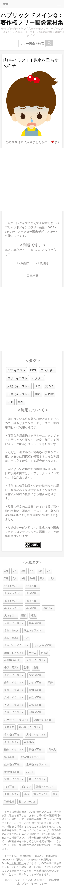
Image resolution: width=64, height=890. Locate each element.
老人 (55, 794)
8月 (15, 578)
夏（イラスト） (13, 593)
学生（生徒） (11, 630)
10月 (32, 578)
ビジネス (26, 786)
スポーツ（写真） (44, 720)
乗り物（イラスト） (37, 764)
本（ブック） (40, 794)
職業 (50, 682)
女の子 (49, 386)
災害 (26, 667)
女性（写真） (36, 697)
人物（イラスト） (18, 386)
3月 (23, 571)
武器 (26, 794)
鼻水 (20, 401)
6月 (49, 571)
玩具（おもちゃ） (14, 652)
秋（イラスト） (13, 600)
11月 (42, 578)
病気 (38, 394)
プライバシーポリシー (34, 883)
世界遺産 (9, 727)
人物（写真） (36, 712)
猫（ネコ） (10, 757)
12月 (52, 578)
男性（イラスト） (36, 734)
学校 (26, 638)
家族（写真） (11, 638)
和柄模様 (9, 801)
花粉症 (49, 394)
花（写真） (10, 786)
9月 (23, 578)
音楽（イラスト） (14, 623)
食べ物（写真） (13, 734)
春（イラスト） (13, 585)
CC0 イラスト (16, 370)
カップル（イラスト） (16, 645)
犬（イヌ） (10, 615)
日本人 (52, 749)
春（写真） (32, 585)
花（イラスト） (37, 779)
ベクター (37, 378)
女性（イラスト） (14, 697)
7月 (6, 578)
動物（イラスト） (14, 749)
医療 (38, 386)
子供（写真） (11, 667)
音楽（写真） (36, 623)
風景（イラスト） (46, 786)
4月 (32, 571)
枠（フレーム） (27, 801)
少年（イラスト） (14, 682)
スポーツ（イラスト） (16, 720)
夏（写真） (32, 593)
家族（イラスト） (34, 630)
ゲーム (32, 652)
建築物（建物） (13, 660)
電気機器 (29, 742)
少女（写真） (36, 675)
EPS (33, 370)
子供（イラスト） (18, 394)
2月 (15, 571)
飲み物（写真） (13, 764)
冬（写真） (32, 608)
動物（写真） (36, 749)
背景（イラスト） (14, 779)
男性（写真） (11, 742)
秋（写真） (32, 600)
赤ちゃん (48, 608)
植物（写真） (36, 690)
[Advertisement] (32, 179)
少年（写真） (36, 682)
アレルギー (48, 370)
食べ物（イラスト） (30, 727)
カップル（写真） (44, 645)
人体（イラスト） (14, 705)
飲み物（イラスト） (32, 757)
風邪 (10, 401)
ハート (30, 772)
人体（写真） (36, 705)
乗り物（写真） (13, 772)
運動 (33, 615)
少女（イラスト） (14, 675)
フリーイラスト (17, 378)
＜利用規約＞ (24, 855)
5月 (40, 571)
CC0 (31, 811)
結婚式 (44, 652)
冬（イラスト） (13, 608)
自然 (35, 667)
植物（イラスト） (14, 690)
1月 (6, 571)
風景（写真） (11, 794)
